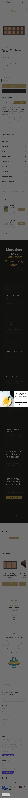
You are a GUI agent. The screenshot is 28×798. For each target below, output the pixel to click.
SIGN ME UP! (21, 402)
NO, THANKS (21, 404)
